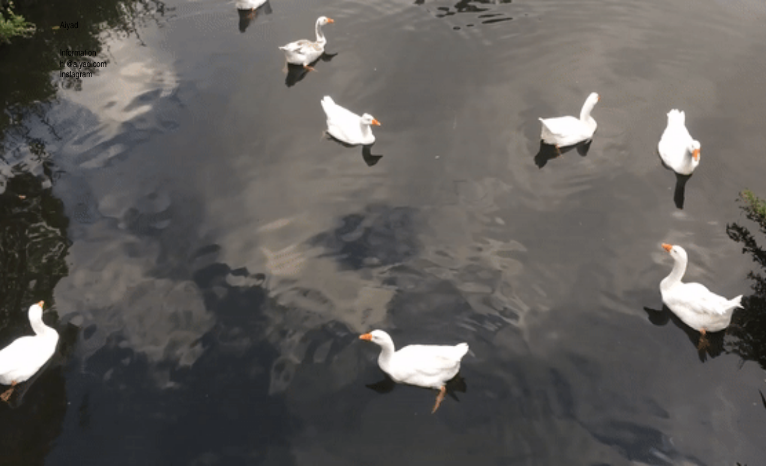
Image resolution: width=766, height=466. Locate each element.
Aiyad (69, 24)
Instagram (76, 73)
